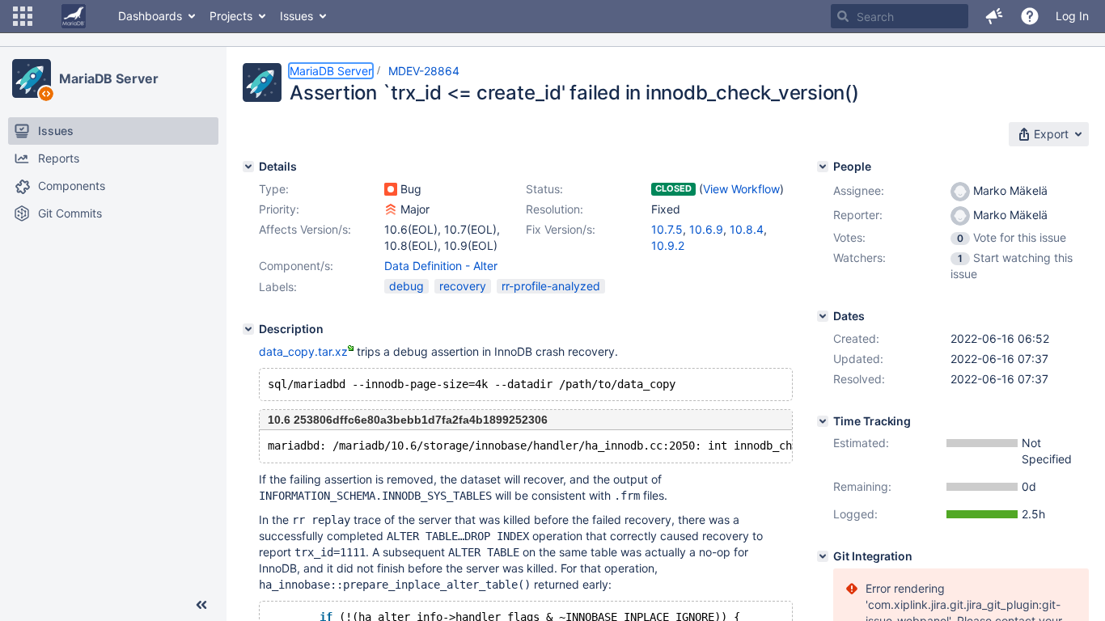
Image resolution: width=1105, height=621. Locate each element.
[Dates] (822, 316)
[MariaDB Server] (31, 78)
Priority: (279, 209)
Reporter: (858, 215)
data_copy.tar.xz (303, 351)
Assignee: (858, 190)
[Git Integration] (822, 556)
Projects (231, 16)
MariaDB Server (109, 78)
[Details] (248, 166)
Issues (296, 16)
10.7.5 (667, 229)
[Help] (1030, 16)
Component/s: (296, 265)
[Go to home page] (73, 16)
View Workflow (741, 189)
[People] (822, 166)
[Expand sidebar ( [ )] (201, 605)
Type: (274, 189)
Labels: (278, 287)
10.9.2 (667, 245)
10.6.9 (706, 229)
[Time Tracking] (822, 421)
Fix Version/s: (560, 229)
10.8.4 (747, 229)
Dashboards (150, 16)
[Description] (248, 329)
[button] (22, 16)
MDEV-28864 (423, 71)
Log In (1072, 16)
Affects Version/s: (305, 229)
